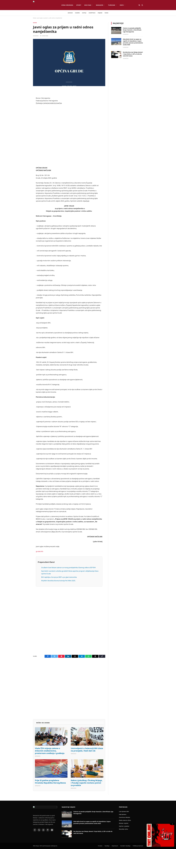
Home (34, 18)
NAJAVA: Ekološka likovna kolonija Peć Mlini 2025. (58, 581)
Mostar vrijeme (123, 823)
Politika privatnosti (138, 846)
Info (122, 5)
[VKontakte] (26, 132)
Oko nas (87, 5)
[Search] (139, 5)
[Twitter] (26, 100)
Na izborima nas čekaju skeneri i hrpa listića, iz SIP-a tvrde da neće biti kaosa (133, 54)
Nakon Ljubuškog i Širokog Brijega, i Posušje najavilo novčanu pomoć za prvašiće (86, 783)
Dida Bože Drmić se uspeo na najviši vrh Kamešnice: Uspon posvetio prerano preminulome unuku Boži (133, 42)
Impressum (115, 846)
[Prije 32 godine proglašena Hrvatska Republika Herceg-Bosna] (51, 768)
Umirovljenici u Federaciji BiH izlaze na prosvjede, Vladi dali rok (87, 749)
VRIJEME (100, 13)
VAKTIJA (84, 13)
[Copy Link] (26, 151)
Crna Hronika (67, 5)
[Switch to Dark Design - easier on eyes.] (142, 5)
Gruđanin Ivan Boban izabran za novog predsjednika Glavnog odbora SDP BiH (68, 567)
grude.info (39, 551)
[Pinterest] (26, 109)
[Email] (26, 114)
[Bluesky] (26, 118)
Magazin (99, 5)
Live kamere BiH (124, 811)
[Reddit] (26, 104)
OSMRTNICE (92, 13)
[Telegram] (26, 137)
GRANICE (70, 13)
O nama (100, 846)
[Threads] (26, 146)
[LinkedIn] (26, 123)
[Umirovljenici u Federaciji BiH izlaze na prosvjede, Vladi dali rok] (87, 736)
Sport (78, 5)
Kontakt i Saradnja (125, 846)
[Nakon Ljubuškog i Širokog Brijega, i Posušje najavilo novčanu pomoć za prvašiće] (87, 768)
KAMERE (77, 13)
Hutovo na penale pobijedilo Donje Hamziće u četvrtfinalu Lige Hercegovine (132, 30)
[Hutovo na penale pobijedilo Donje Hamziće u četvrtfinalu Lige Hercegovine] (116, 30)
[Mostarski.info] (45, 5)
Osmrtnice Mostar (124, 817)
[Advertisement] (69, 135)
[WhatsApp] (26, 142)
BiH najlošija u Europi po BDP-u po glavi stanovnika (59, 577)
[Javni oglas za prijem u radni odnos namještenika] (69, 62)
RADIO (106, 13)
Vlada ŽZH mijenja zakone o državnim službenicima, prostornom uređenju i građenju (49, 750)
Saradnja (107, 846)
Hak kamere (122, 814)
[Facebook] (26, 95)
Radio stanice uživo (125, 820)
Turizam (111, 5)
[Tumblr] (26, 128)
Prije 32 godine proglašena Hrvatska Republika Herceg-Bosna (50, 781)
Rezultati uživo (123, 829)
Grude (35, 22)
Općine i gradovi (124, 826)
